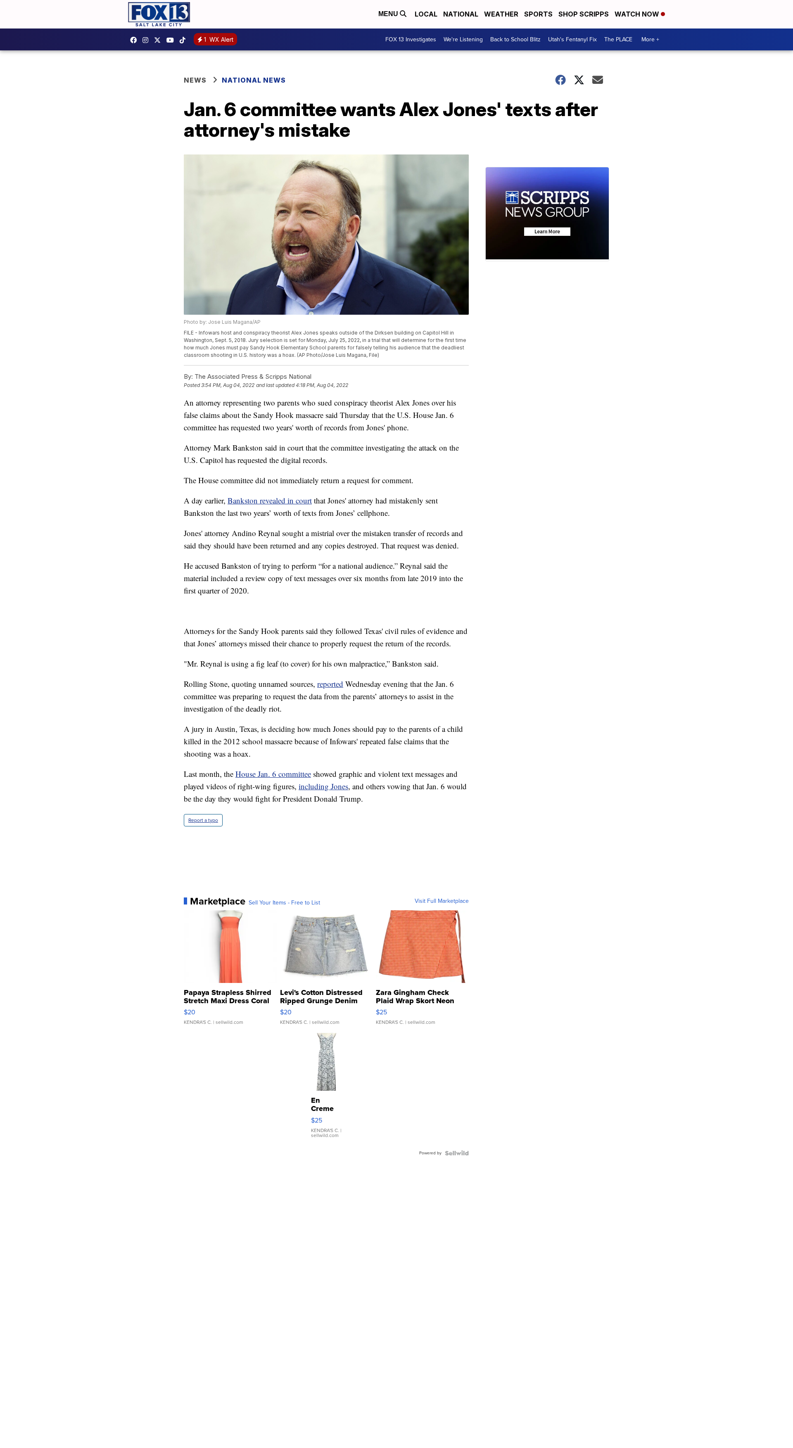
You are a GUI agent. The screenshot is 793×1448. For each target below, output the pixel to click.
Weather (501, 14)
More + (650, 39)
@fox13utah (185, 40)
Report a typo (203, 820)
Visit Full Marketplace (442, 901)
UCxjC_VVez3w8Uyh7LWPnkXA (172, 40)
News (195, 80)
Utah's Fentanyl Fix (572, 39)
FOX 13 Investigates (410, 39)
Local (426, 14)
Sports (538, 14)
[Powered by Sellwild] (457, 1153)
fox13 (159, 40)
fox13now (147, 40)
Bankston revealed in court (270, 500)
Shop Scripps (583, 14)
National (460, 14)
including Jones (323, 786)
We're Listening (463, 39)
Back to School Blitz (515, 39)
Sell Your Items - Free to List (284, 903)
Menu (389, 13)
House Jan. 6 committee (273, 774)
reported (330, 684)
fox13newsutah (135, 40)
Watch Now (638, 14)
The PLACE (618, 39)
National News (254, 80)
